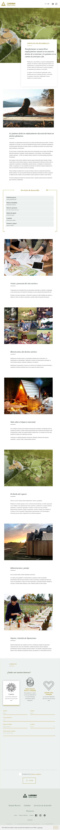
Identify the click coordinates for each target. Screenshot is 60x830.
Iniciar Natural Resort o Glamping (30, 689)
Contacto (12, 664)
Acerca (15, 815)
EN (45, 4)
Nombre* (5, 710)
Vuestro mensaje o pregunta (9, 731)
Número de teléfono (7, 724)
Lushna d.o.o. (9, 824)
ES (48, 4)
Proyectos (30, 811)
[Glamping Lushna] (10, 4)
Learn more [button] (39, 827)
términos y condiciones (36, 774)
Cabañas (27, 805)
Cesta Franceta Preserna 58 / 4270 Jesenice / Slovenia (28, 824)
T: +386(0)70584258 (49, 824)
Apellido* (32, 710)
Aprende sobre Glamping (48, 693)
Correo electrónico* (7, 717)
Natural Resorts (14, 805)
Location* (32, 724)
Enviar (31, 780)
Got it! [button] (55, 827)
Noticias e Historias (23, 815)
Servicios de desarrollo (42, 805)
